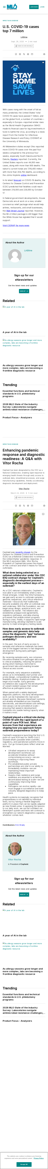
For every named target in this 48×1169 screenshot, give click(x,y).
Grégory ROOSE (28, 62)
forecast (17, 180)
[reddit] (28, 54)
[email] (32, 54)
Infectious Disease (10, 20)
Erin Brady (20, 825)
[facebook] (16, 54)
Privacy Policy (39, 1158)
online (23, 175)
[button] (4, 7)
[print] (44, 54)
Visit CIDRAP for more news (16, 225)
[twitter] (24, 54)
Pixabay (39, 62)
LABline (24, 37)
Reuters (14, 159)
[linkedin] (20, 54)
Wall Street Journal (15, 211)
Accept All (24, 1164)
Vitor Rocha (24, 489)
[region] (24, 1160)
